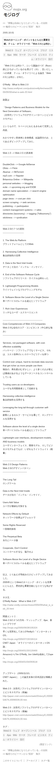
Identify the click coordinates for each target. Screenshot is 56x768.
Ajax (9, 54)
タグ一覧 (45, 760)
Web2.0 (9, 50)
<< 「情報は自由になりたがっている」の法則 (25, 23)
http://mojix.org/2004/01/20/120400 (20, 650)
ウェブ (18, 50)
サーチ (22, 54)
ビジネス (42, 54)
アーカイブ (31, 760)
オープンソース (31, 50)
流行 (50, 59)
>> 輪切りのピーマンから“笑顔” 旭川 (21, 26)
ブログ (43, 50)
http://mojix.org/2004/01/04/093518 (20, 662)
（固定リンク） (45, 744)
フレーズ (32, 54)
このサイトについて (12, 760)
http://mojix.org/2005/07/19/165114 (20, 639)
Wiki (15, 54)
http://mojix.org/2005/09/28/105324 (20, 627)
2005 (5, 32)
